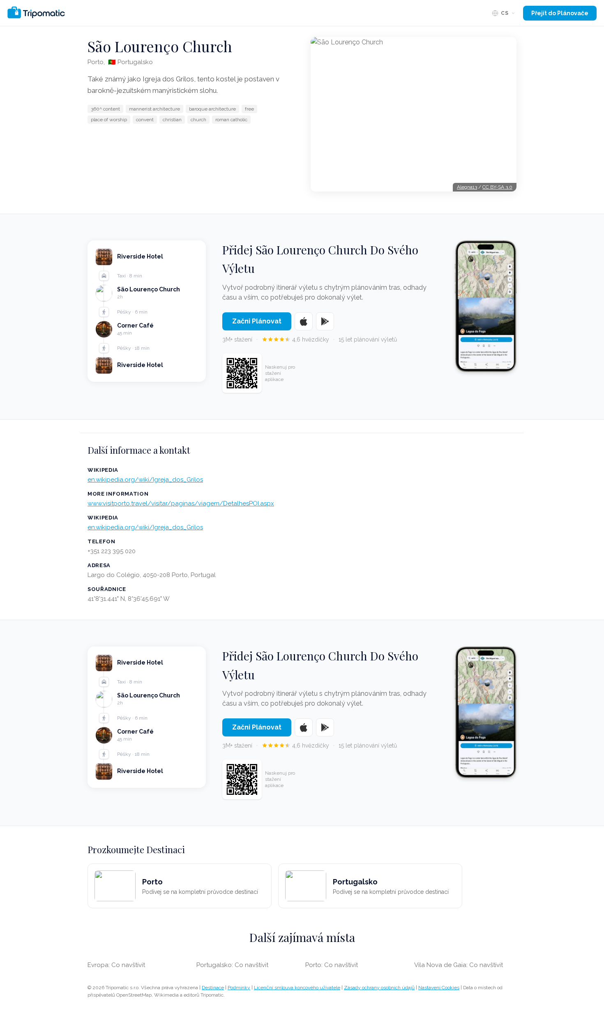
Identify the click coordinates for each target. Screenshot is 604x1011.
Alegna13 (467, 187)
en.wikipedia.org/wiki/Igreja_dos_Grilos (145, 479)
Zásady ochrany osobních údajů (379, 987)
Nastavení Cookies (438, 987)
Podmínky (239, 987)
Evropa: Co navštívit (116, 965)
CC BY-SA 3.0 (497, 187)
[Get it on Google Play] (325, 321)
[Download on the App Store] (304, 321)
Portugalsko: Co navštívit (232, 965)
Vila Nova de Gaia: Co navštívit (458, 965)
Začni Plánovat (256, 321)
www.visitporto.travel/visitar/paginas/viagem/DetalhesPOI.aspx (181, 503)
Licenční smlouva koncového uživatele (297, 987)
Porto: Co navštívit (331, 965)
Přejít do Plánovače (559, 13)
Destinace (213, 987)
